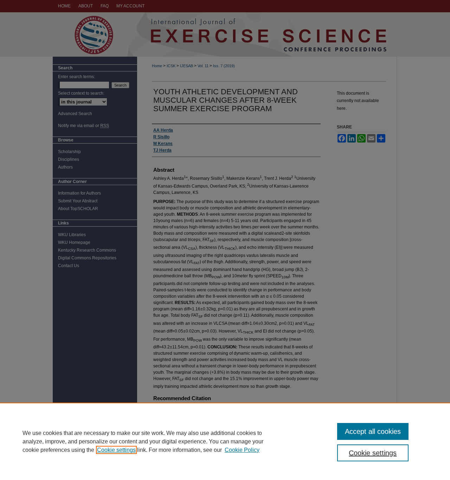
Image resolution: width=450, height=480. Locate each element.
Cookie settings (116, 450)
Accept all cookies (373, 431)
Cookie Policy (242, 450)
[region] (225, 441)
